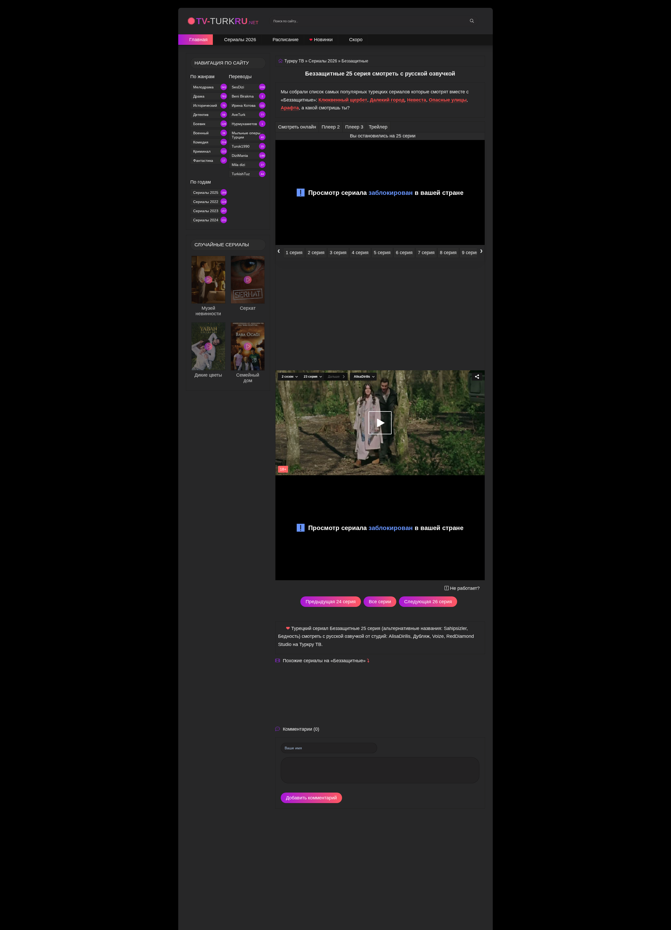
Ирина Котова (248, 105)
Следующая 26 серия (428, 601)
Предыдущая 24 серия (331, 601)
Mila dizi (248, 165)
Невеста (416, 100)
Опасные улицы (448, 100)
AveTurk (248, 115)
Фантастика (209, 160)
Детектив (209, 115)
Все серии (380, 601)
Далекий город (387, 100)
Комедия (209, 142)
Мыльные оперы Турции (248, 135)
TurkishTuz (248, 174)
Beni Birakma (247, 96)
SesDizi (248, 87)
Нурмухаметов (247, 124)
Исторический (209, 105)
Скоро (355, 39)
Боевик (209, 124)
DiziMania (248, 155)
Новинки (321, 39)
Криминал (209, 151)
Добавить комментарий (311, 797)
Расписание (286, 39)
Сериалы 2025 (209, 192)
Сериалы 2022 (209, 202)
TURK (227, 21)
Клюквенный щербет (342, 100)
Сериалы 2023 (209, 211)
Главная (198, 39)
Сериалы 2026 (240, 39)
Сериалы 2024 (209, 220)
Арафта (290, 107)
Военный (209, 133)
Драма (209, 96)
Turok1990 (248, 146)
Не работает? (465, 588)
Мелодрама (209, 87)
